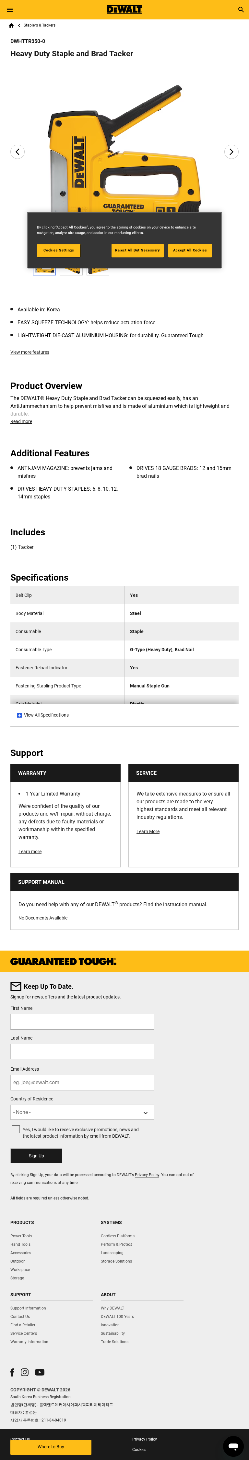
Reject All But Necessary (137, 250)
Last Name (21, 1038)
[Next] (231, 152)
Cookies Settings (58, 250)
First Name (21, 1008)
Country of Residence (31, 1098)
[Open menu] (9, 9)
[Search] (241, 9)
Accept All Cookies (190, 250)
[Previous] (17, 152)
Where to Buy (51, 1446)
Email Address (24, 1069)
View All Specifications (46, 715)
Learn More (148, 831)
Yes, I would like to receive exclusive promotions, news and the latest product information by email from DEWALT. (81, 1133)
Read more (21, 421)
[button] (12, 1372)
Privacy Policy (147, 1175)
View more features (29, 352)
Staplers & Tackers (39, 25)
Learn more (30, 851)
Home (11, 25)
